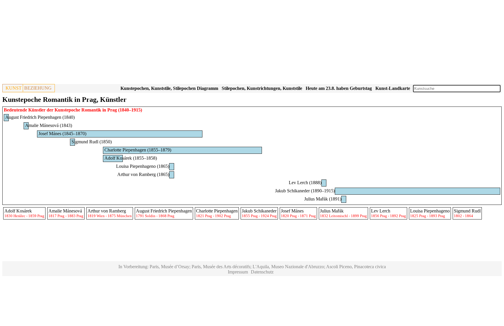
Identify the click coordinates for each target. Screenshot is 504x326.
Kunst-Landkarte (392, 88)
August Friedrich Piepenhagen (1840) (40, 117)
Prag (112, 109)
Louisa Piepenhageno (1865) (142, 166)
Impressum (238, 271)
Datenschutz (262, 271)
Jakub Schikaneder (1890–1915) (305, 190)
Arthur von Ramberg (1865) (143, 174)
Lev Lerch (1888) (305, 182)
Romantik (91, 109)
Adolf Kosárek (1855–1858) (130, 158)
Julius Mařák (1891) (322, 198)
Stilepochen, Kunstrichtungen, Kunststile (262, 88)
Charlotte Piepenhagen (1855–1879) (137, 149)
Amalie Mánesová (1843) (48, 125)
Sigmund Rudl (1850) (91, 141)
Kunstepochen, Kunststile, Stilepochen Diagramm (169, 88)
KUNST (14, 88)
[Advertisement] (177, 43)
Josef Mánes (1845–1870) (62, 133)
